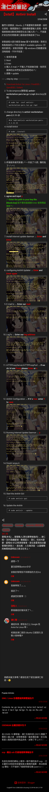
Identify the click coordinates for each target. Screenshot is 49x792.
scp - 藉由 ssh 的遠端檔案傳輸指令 (18, 752)
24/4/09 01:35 (22, 620)
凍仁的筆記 (16, 3)
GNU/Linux (8, 525)
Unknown (15, 557)
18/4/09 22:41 (22, 606)
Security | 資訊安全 (34, 525)
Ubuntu (6, 530)
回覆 (12, 576)
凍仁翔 (14, 620)
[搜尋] (45, 4)
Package (19, 525)
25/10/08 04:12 (25, 557)
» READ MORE (41, 718)
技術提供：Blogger (26, 782)
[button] (45, 14)
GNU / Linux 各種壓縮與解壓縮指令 (18, 698)
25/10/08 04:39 (25, 581)
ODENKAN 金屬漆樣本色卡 (14, 725)
